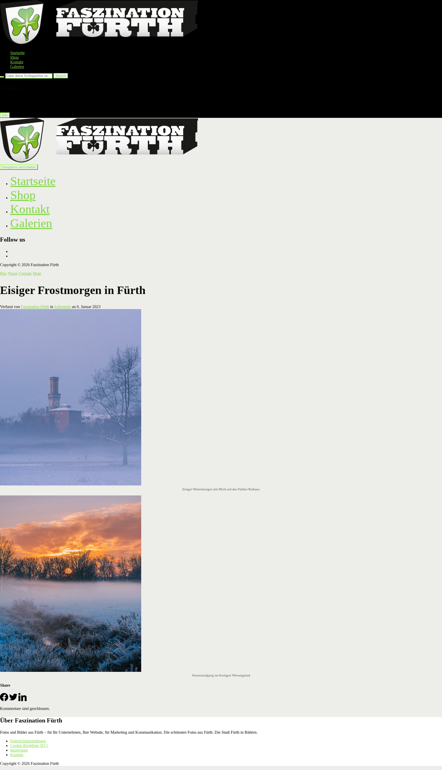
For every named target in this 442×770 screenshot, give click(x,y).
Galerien (17, 66)
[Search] (2, 77)
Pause (13, 273)
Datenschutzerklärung (28, 741)
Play (3, 273)
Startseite (17, 53)
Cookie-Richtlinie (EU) (29, 745)
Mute (37, 273)
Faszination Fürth (35, 306)
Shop (14, 57)
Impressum (19, 750)
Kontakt (16, 62)
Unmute (25, 273)
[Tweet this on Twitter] (13, 700)
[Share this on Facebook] (4, 700)
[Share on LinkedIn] (22, 700)
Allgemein (62, 306)
